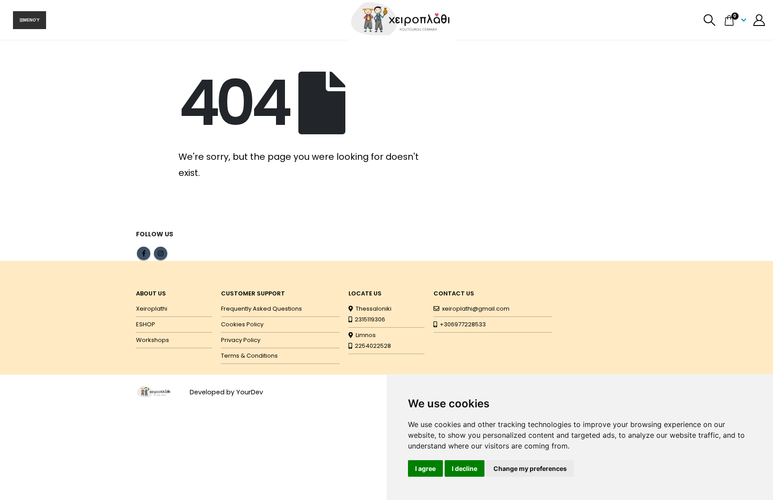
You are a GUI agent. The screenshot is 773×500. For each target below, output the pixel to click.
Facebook (143, 253)
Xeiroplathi (151, 308)
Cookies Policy (242, 324)
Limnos (364, 335)
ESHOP (145, 324)
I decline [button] (464, 468)
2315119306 (368, 319)
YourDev (249, 392)
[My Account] (759, 20)
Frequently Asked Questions (261, 308)
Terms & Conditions (249, 355)
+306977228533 (461, 324)
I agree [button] (425, 468)
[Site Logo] (154, 391)
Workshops (152, 340)
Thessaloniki (372, 308)
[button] (710, 20)
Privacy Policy (240, 340)
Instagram (160, 253)
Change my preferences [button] (530, 468)
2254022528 (371, 346)
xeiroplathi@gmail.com (476, 308)
